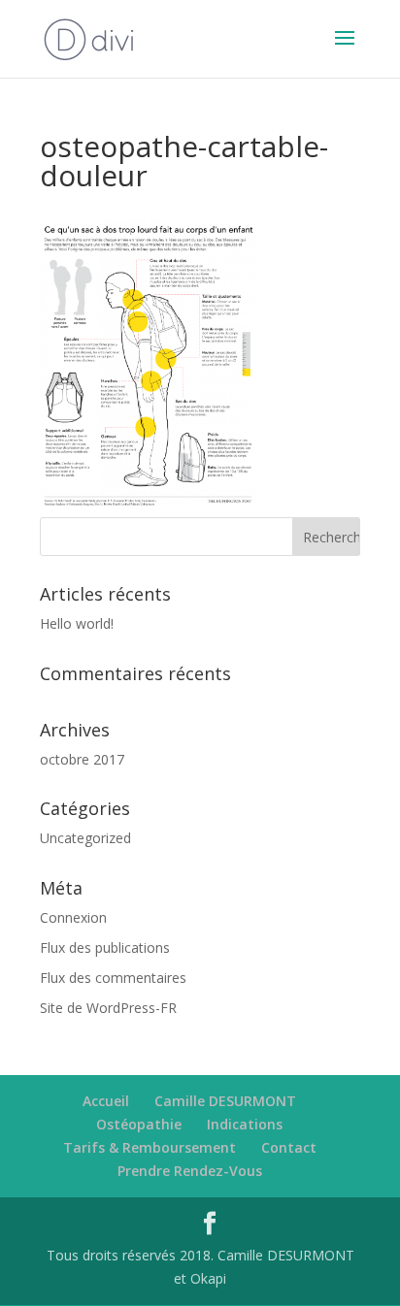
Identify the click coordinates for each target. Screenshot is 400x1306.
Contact (289, 1147)
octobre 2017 (82, 759)
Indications (245, 1124)
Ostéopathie (139, 1124)
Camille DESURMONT (225, 1101)
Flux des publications (105, 947)
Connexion (73, 917)
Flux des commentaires (113, 977)
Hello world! (77, 623)
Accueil (106, 1101)
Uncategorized (85, 838)
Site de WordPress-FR (108, 1007)
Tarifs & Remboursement (149, 1147)
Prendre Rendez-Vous (189, 1170)
